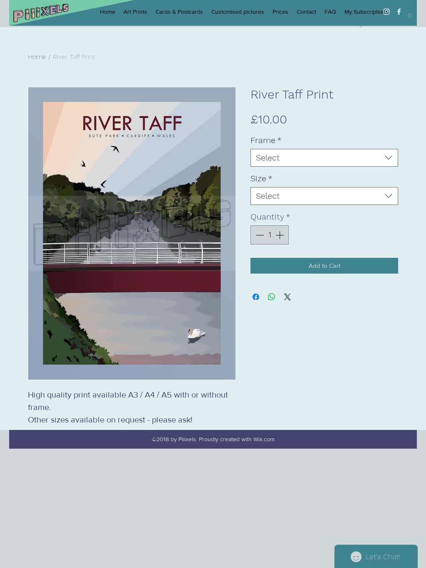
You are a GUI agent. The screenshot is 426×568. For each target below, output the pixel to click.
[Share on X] (287, 297)
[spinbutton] (269, 235)
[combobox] (324, 158)
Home (37, 57)
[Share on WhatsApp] (272, 297)
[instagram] (386, 11)
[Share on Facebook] (256, 297)
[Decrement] (259, 235)
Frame (266, 140)
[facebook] (399, 11)
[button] (410, 12)
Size (261, 178)
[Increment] (280, 235)
